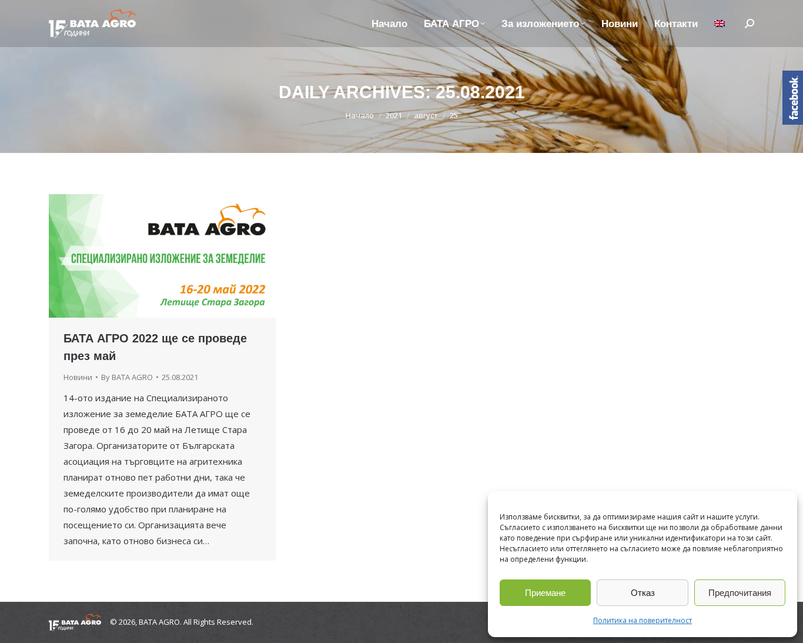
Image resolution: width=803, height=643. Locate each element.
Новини (77, 377)
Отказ (643, 593)
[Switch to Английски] (719, 23)
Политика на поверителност (642, 620)
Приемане (545, 593)
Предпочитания (739, 593)
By (127, 377)
